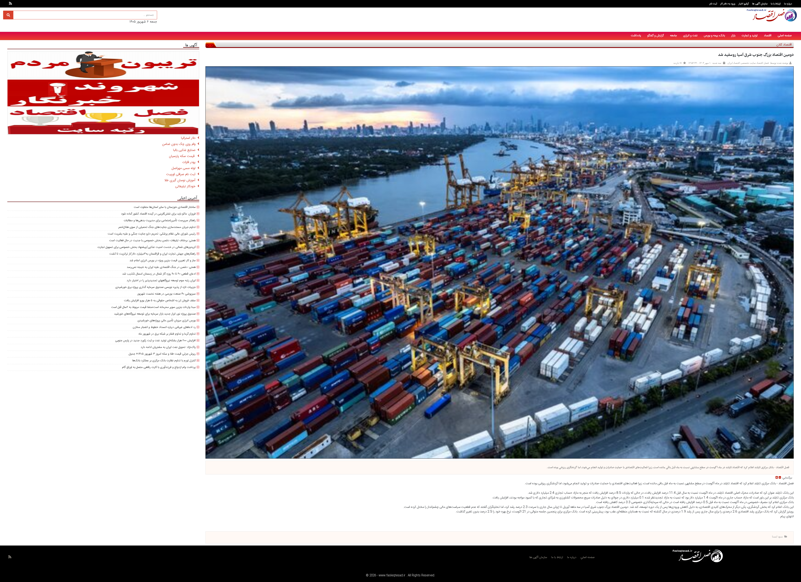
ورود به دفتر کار (727, 4)
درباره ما (788, 4)
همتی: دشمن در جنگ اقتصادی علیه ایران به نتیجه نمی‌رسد (161, 267)
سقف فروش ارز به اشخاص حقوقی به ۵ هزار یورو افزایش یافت (160, 300)
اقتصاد (767, 35)
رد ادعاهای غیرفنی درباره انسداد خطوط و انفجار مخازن (164, 327)
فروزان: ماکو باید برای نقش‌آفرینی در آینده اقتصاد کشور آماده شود (158, 213)
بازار (733, 35)
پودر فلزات (190, 162)
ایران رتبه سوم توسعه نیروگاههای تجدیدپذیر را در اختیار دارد (161, 280)
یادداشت (636, 35)
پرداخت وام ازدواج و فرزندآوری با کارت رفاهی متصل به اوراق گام (159, 367)
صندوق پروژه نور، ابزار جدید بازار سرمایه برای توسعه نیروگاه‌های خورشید (155, 313)
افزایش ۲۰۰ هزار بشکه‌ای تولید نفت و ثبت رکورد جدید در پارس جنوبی (155, 340)
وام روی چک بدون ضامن (180, 144)
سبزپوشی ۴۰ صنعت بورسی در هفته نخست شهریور (166, 293)
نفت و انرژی (690, 35)
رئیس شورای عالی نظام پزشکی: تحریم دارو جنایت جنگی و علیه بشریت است (152, 233)
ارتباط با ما (776, 4)
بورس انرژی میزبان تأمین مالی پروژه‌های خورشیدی (166, 320)
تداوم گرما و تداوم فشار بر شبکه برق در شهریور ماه (167, 333)
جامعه (673, 35)
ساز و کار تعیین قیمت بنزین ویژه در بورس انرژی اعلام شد (163, 260)
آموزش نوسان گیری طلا (181, 180)
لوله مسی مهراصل (184, 168)
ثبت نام (713, 4)
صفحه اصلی (785, 35)
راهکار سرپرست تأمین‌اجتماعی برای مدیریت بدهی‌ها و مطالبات (160, 220)
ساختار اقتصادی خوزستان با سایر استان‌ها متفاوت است (165, 207)
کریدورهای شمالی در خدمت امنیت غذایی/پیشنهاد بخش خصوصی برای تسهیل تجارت (146, 247)
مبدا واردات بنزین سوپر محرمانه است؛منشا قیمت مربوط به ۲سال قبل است (153, 307)
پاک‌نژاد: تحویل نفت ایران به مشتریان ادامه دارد (168, 347)
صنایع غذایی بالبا (185, 150)
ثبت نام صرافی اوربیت (182, 174)
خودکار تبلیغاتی (186, 186)
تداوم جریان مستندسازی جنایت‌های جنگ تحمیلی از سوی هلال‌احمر (157, 227)
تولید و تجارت (750, 35)
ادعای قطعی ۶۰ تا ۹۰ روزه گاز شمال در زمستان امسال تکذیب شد (159, 273)
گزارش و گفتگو (655, 35)
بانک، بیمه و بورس (714, 35)
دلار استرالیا (189, 138)
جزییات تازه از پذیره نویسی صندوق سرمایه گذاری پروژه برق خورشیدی (155, 287)
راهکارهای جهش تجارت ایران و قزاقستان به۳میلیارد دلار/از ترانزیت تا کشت (152, 253)
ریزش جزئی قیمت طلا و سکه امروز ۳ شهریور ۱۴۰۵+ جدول (162, 353)
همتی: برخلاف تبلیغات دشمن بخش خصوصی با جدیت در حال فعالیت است (152, 240)
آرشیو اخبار (744, 4)
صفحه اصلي (587, 557)
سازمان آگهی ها (759, 4)
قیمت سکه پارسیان (183, 156)
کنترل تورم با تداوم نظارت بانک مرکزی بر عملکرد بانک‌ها (164, 360)
